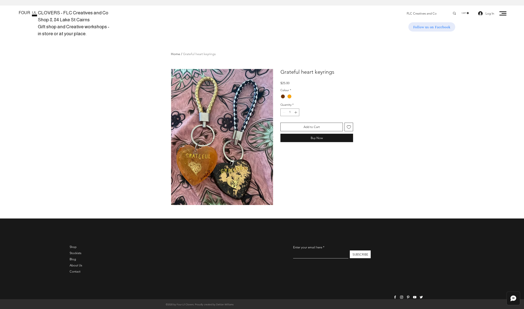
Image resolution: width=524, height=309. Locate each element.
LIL (34, 12)
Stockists (75, 253)
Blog (73, 259)
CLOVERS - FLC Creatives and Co (73, 12)
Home (175, 54)
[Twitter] (421, 297)
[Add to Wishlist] (348, 127)
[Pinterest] (408, 297)
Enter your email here (307, 247)
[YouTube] (415, 297)
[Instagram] (402, 297)
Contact (75, 271)
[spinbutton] (290, 112)
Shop (73, 247)
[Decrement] (283, 112)
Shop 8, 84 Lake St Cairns (64, 19)
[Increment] (296, 112)
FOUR (24, 12)
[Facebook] (395, 297)
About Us (76, 265)
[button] (465, 13)
